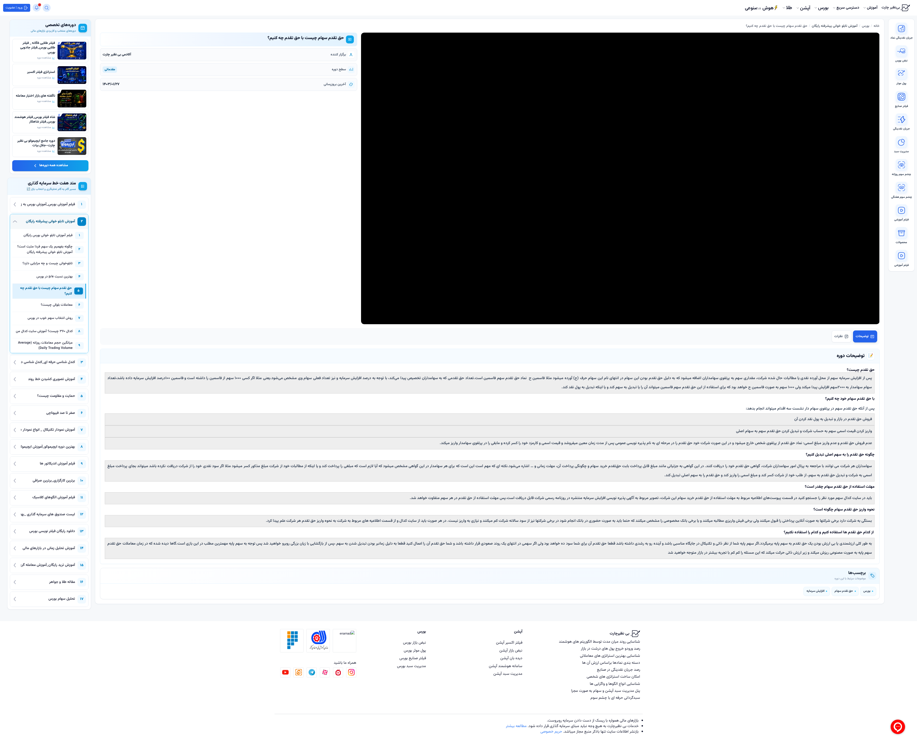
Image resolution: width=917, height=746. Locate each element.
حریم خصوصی (551, 731)
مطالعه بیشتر (516, 726)
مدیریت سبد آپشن (507, 674)
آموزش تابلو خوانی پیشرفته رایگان (835, 26)
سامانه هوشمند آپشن (505, 666)
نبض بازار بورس (414, 643)
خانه (877, 26)
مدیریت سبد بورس (411, 666)
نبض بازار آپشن (510, 650)
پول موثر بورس (415, 650)
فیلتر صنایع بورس (412, 658)
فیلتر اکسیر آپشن (509, 643)
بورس (865, 26)
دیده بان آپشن (511, 658)
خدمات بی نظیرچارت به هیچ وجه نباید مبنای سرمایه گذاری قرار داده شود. (583, 726)
